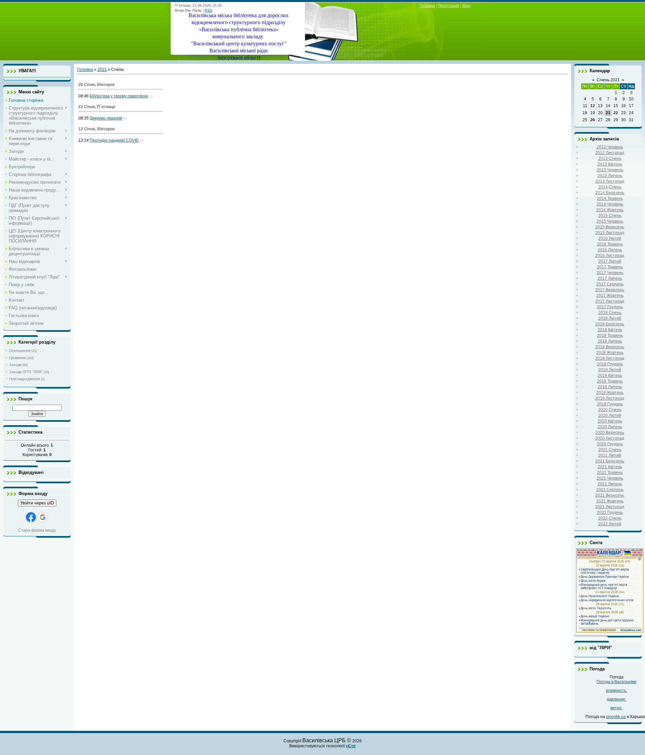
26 (592, 120)
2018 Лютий (609, 318)
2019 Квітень (610, 375)
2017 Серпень (610, 284)
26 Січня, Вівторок (96, 84)
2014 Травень (610, 198)
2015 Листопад (609, 232)
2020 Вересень (609, 432)
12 (592, 105)
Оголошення (20, 351)
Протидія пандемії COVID (114, 140)
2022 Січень (609, 518)
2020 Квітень (610, 421)
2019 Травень (610, 381)
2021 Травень (610, 472)
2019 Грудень (610, 404)
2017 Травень (610, 267)
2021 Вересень (609, 495)
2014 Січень (609, 187)
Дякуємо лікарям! (106, 118)
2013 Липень (610, 175)
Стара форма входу (37, 530)
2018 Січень (609, 312)
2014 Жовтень (610, 210)
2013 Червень (610, 170)
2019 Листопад (609, 398)
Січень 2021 (608, 80)
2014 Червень (610, 204)
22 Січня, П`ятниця (96, 106)
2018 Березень (609, 324)
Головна (427, 5)
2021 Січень (609, 449)
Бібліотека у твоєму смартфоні (119, 96)
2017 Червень (610, 272)
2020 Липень (610, 427)
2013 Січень (609, 158)
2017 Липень (610, 278)
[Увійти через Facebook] (31, 517)
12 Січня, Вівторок (96, 129)
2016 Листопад (609, 255)
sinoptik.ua (616, 716)
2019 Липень (610, 387)
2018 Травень (610, 335)
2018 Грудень (610, 364)
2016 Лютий (609, 238)
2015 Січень (609, 215)
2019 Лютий (609, 369)
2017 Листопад (609, 301)
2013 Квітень (610, 164)
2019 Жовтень (610, 392)
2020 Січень (609, 409)
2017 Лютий (609, 261)
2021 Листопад (609, 506)
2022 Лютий (609, 524)
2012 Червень (610, 147)
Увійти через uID (37, 502)
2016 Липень (610, 250)
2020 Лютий (609, 415)
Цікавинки (17, 358)
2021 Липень (610, 484)
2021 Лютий (609, 455)
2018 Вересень (609, 347)
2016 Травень (610, 244)
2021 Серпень (610, 489)
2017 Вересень (609, 289)
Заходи (15, 365)
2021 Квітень (610, 466)
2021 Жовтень (610, 501)
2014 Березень (609, 192)
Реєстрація (448, 5)
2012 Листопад (609, 152)
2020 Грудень (610, 444)
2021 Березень (609, 461)
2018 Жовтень (610, 352)
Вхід (466, 5)
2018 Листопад (609, 358)
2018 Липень (610, 341)
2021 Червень (610, 478)
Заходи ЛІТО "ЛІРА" (26, 372)
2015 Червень (610, 221)
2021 (102, 69)
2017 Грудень (610, 307)
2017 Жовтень (610, 295)
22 (615, 112)
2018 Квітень (610, 329)
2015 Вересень (609, 227)
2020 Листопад (609, 438)
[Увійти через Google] (42, 517)
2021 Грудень (610, 512)
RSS (208, 10)
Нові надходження (24, 379)
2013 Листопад (609, 181)
